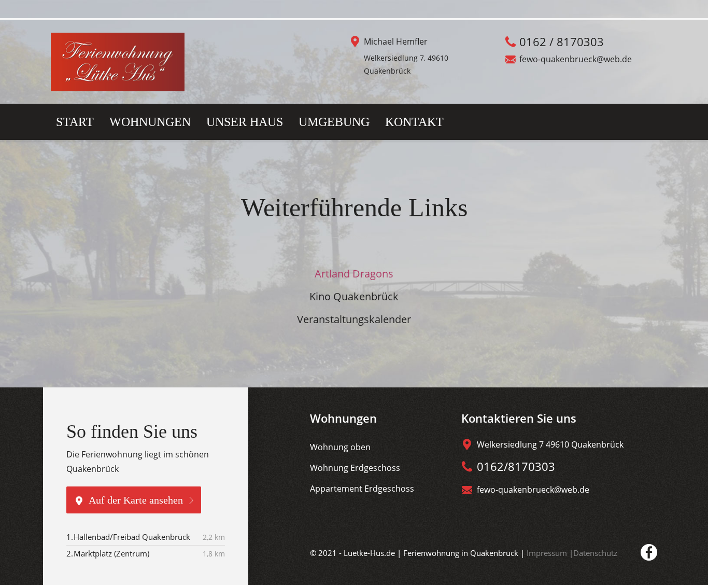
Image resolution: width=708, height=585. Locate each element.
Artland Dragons (354, 274)
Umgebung (334, 122)
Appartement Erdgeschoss (362, 488)
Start (75, 122)
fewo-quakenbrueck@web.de (575, 59)
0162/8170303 (516, 466)
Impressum (548, 553)
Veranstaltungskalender (354, 319)
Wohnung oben (340, 447)
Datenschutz (595, 553)
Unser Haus (244, 122)
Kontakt (414, 122)
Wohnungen (150, 122)
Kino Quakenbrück (354, 296)
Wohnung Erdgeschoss (355, 467)
